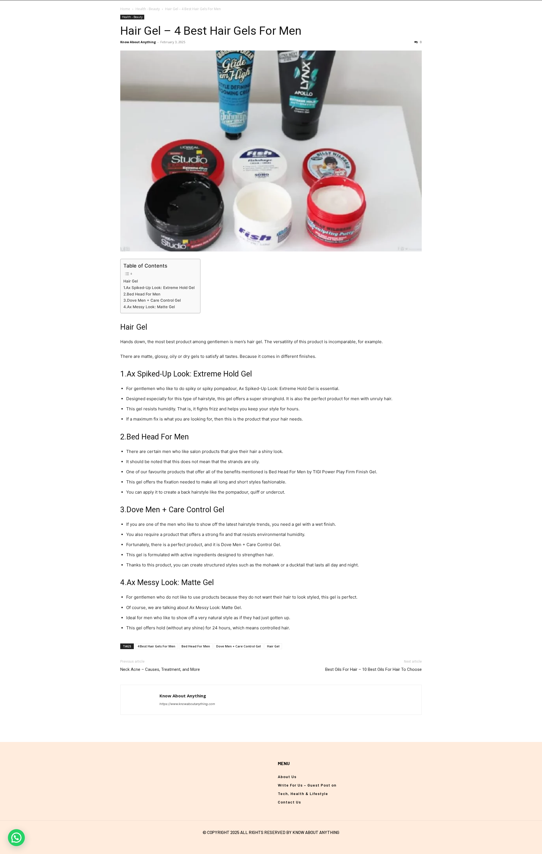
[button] (16, 837)
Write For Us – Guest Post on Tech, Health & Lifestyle (307, 789)
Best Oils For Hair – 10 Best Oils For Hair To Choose (373, 669)
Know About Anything (138, 42)
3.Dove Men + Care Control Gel (152, 300)
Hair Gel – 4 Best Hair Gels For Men (210, 31)
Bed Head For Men (196, 646)
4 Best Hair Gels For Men (156, 646)
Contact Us (289, 802)
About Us (287, 776)
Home (125, 8)
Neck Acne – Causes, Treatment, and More (160, 669)
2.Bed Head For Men (141, 294)
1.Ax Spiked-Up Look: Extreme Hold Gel (158, 287)
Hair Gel (130, 281)
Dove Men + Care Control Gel (238, 646)
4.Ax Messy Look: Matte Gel (149, 307)
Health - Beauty (148, 8)
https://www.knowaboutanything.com (187, 704)
